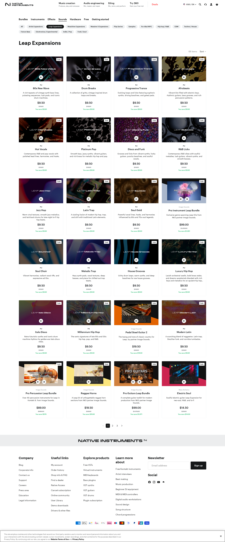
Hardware (75, 19)
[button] (203, 51)
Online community (60, 495)
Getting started (100, 19)
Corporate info (26, 470)
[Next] (122, 425)
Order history (57, 470)
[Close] (221, 536)
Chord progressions (125, 515)
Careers (22, 485)
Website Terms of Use (60, 539)
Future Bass (25, 32)
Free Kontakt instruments (128, 469)
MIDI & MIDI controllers (127, 494)
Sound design (122, 504)
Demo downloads (59, 505)
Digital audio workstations (128, 499)
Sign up (198, 465)
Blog (21, 465)
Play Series (118, 26)
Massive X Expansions (99, 26)
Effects (51, 19)
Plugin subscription (92, 500)
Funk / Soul (82, 32)
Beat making (122, 479)
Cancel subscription (61, 490)
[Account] (211, 4)
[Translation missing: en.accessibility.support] (205, 4)
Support (23, 480)
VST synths (88, 485)
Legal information (27, 500)
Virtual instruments (92, 470)
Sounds (62, 19)
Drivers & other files (60, 511)
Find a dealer (57, 480)
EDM (176, 26)
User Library (57, 500)
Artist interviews (124, 474)
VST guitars (89, 490)
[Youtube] (158, 482)
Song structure (123, 509)
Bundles (23, 19)
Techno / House (190, 26)
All (22, 26)
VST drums (88, 495)
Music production (124, 484)
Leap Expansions (55, 26)
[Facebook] (149, 482)
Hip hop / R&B (163, 26)
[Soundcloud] (163, 482)
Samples (132, 26)
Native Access (58, 485)
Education (24, 495)
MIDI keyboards (90, 475)
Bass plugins (89, 480)
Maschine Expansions (76, 26)
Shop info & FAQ (59, 475)
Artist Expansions (36, 26)
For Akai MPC (146, 26)
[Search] (200, 4)
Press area (24, 490)
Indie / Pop (67, 32)
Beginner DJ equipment (127, 489)
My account (57, 465)
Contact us (24, 475)
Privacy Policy (78, 539)
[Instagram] (154, 482)
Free (86, 19)
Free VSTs (88, 465)
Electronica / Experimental (46, 32)
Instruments (38, 19)
